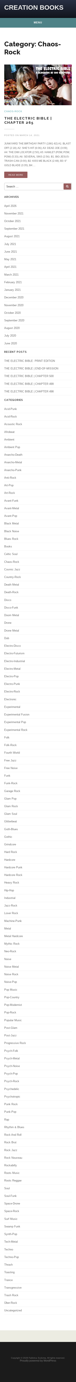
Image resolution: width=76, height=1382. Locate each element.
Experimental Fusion (16, 714)
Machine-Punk (13, 921)
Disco (7, 600)
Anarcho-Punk (13, 470)
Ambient (9, 439)
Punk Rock (11, 1104)
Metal (7, 928)
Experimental (12, 707)
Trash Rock (11, 1295)
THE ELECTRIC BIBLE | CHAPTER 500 (29, 376)
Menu (38, 22)
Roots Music (12, 1173)
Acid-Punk (10, 409)
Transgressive (13, 1287)
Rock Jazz (10, 1150)
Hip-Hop (9, 890)
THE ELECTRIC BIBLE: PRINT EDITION (29, 360)
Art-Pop (9, 485)
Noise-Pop (10, 981)
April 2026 (10, 205)
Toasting (9, 1272)
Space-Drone (12, 1203)
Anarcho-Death (13, 454)
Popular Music (13, 1020)
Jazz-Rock (10, 905)
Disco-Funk (11, 607)
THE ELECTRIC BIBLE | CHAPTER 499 (29, 383)
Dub (6, 638)
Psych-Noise (12, 1066)
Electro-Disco (12, 645)
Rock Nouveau (13, 1157)
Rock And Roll (13, 1134)
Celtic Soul (11, 554)
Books (8, 546)
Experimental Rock (15, 729)
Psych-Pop (11, 1073)
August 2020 (12, 328)
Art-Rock (9, 492)
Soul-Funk (10, 1195)
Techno (8, 1249)
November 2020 (13, 305)
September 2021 (14, 228)
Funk (7, 775)
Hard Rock (10, 852)
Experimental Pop (15, 722)
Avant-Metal (11, 508)
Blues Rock (11, 538)
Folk (7, 737)
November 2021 (13, 213)
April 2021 (10, 266)
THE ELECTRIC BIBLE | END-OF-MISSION (31, 368)
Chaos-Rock (11, 561)
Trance (8, 1280)
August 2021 (12, 236)
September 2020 (14, 320)
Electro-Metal (12, 668)
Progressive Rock (15, 1043)
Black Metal (11, 523)
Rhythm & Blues (14, 1127)
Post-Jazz (10, 1035)
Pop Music (10, 989)
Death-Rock (11, 592)
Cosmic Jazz (12, 569)
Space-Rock (11, 1211)
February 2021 (13, 282)
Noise (7, 959)
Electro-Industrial (14, 661)
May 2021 (10, 259)
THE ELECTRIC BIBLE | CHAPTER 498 (29, 391)
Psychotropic (12, 1096)
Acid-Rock (10, 416)
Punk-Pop (10, 1111)
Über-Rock (10, 1302)
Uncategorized (13, 1310)
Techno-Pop (11, 1257)
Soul (7, 1188)
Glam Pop (10, 798)
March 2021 (11, 274)
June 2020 (10, 343)
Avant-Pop (10, 515)
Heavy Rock (11, 882)
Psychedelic (11, 1089)
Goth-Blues (11, 829)
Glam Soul (10, 813)
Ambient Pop (12, 447)
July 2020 (10, 335)
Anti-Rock (10, 477)
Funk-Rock (11, 783)
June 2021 (10, 251)
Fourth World (12, 752)
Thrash (8, 1264)
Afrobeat (9, 432)
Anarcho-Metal (13, 462)
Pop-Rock (10, 1012)
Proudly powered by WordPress (38, 1360)
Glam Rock (11, 806)
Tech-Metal (11, 1241)
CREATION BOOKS (34, 7)
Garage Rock (12, 791)
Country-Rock (12, 577)
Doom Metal (11, 615)
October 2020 (12, 312)
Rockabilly (10, 1165)
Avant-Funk (11, 500)
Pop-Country (11, 997)
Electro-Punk (12, 684)
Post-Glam (10, 1027)
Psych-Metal (12, 1058)
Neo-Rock (10, 951)
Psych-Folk (11, 1050)
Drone (7, 622)
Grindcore (10, 844)
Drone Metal (11, 630)
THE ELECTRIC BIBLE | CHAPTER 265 (28, 120)
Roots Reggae (13, 1180)
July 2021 (10, 244)
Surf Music (11, 1218)
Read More (15, 175)
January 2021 (12, 289)
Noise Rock (11, 974)
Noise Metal (11, 966)
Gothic (8, 836)
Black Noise (11, 531)
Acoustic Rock (13, 424)
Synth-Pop (10, 1234)
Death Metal (11, 584)
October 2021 (12, 221)
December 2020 (13, 297)
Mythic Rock (12, 943)
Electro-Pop (11, 676)
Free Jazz (10, 760)
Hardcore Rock (13, 875)
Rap (6, 1119)
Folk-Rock (10, 745)
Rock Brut (10, 1142)
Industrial (9, 898)
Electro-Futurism (14, 653)
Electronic (10, 699)
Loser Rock (11, 913)
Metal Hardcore (13, 936)
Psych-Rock (11, 1081)
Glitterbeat (10, 821)
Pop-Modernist (13, 1004)
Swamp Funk (12, 1226)
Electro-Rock (12, 691)
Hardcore (9, 859)
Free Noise (11, 768)
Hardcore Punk (13, 867)
